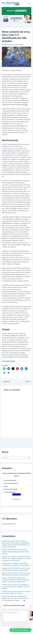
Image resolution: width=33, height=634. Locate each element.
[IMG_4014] (16, 19)
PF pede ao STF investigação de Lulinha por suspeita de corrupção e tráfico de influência (15, 586)
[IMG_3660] (16, 11)
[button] (20, 630)
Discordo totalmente (10, 492)
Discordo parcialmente (10, 489)
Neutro (6, 486)
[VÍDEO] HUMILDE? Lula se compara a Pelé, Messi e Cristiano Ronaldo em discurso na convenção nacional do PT (16, 580)
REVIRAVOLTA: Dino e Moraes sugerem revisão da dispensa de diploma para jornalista (15, 551)
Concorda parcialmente (10, 483)
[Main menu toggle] (29, 3)
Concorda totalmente (10, 480)
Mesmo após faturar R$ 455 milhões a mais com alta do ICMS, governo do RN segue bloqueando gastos (15, 598)
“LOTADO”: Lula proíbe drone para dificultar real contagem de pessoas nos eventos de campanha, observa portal (16, 558)
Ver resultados (16, 499)
